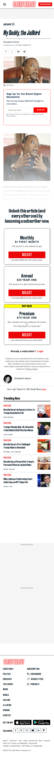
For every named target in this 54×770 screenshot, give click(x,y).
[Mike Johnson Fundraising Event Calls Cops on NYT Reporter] (43, 486)
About (5, 741)
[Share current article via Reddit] (24, 51)
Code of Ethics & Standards (15, 743)
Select (27, 255)
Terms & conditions (11, 746)
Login (40, 351)
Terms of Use (37, 114)
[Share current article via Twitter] (12, 51)
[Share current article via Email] (18, 51)
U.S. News (7, 705)
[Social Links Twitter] (21, 731)
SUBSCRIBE (45, 4)
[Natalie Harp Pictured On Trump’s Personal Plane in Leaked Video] (43, 469)
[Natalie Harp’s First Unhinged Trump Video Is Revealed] (43, 451)
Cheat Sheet (8, 669)
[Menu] (7, 4)
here (44, 389)
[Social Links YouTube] (32, 731)
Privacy (47, 741)
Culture (6, 700)
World (6, 695)
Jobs (25, 741)
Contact (13, 741)
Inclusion (33, 743)
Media (5, 689)
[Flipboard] (44, 731)
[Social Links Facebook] (15, 731)
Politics (7, 674)
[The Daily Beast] (24, 5)
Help (41, 741)
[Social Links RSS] (38, 731)
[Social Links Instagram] (27, 731)
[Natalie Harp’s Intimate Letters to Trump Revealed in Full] (43, 417)
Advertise (32, 741)
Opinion (6, 710)
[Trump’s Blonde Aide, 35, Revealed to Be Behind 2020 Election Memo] (43, 434)
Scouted (7, 715)
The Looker (8, 684)
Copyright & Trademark (31, 746)
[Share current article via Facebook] (5, 51)
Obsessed (7, 679)
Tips (20, 741)
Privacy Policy (11, 116)
